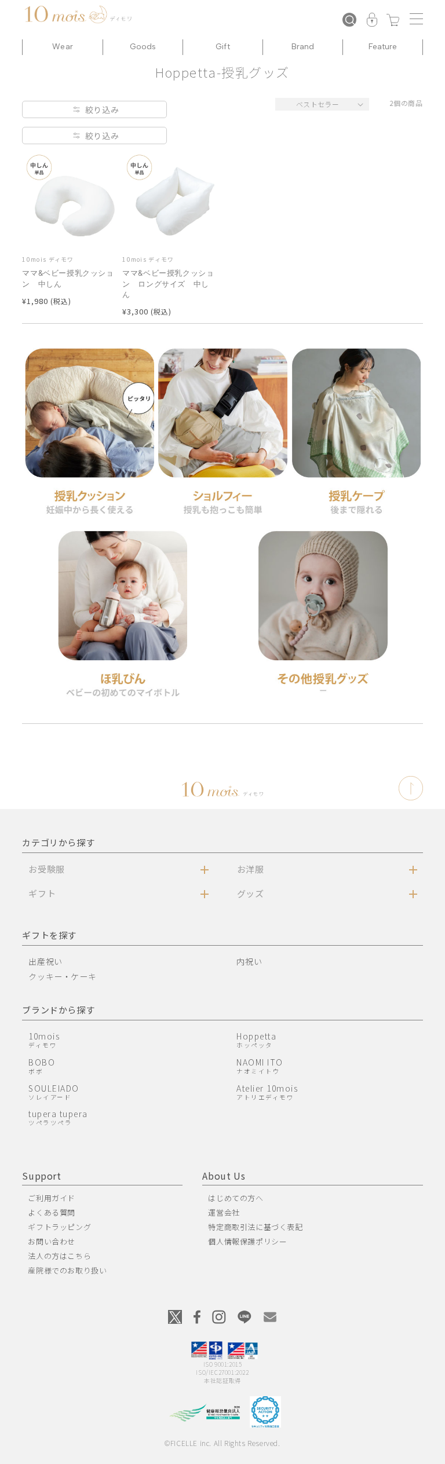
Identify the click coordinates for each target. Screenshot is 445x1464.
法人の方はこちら (59, 1255)
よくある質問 (51, 1212)
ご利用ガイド (51, 1197)
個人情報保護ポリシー (247, 1241)
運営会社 (223, 1212)
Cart (392, 21)
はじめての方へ (235, 1197)
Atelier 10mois (267, 1091)
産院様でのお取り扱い (67, 1270)
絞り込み (102, 109)
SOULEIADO (53, 1091)
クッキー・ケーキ (62, 976)
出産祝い (45, 961)
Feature (383, 47)
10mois (44, 1039)
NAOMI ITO (259, 1065)
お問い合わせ (51, 1241)
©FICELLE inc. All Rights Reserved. (222, 1443)
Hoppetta (256, 1039)
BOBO (41, 1065)
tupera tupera (58, 1117)
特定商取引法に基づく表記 (255, 1226)
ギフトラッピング (59, 1226)
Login (372, 21)
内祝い (249, 961)
